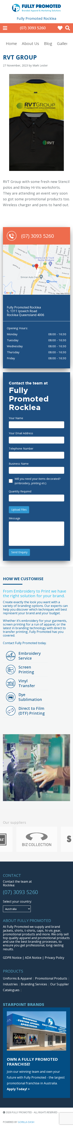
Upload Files (19, 509)
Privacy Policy (54, 958)
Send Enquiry (19, 552)
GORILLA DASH (26, 1122)
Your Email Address (21, 433)
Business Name (19, 463)
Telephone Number (21, 448)
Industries (10, 984)
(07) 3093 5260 (33, 27)
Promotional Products (51, 978)
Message (14, 518)
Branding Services (34, 984)
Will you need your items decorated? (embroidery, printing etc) (37, 481)
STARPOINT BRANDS (23, 1004)
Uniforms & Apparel (18, 978)
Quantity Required (20, 491)
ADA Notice (33, 958)
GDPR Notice (12, 958)
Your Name (16, 418)
